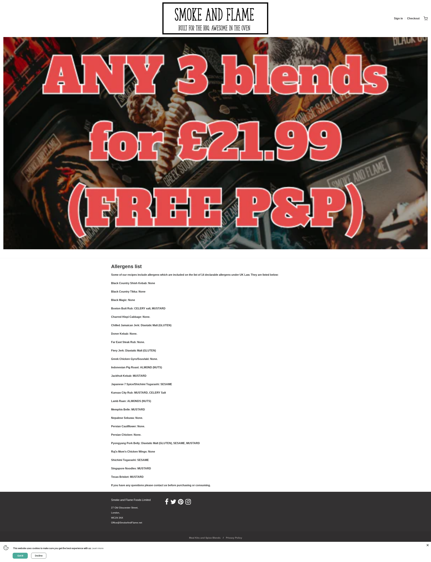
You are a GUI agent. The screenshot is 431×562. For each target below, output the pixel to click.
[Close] (427, 545)
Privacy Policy (234, 537)
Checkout (413, 18)
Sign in (398, 18)
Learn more (98, 548)
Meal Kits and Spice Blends (205, 537)
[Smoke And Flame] (215, 18)
